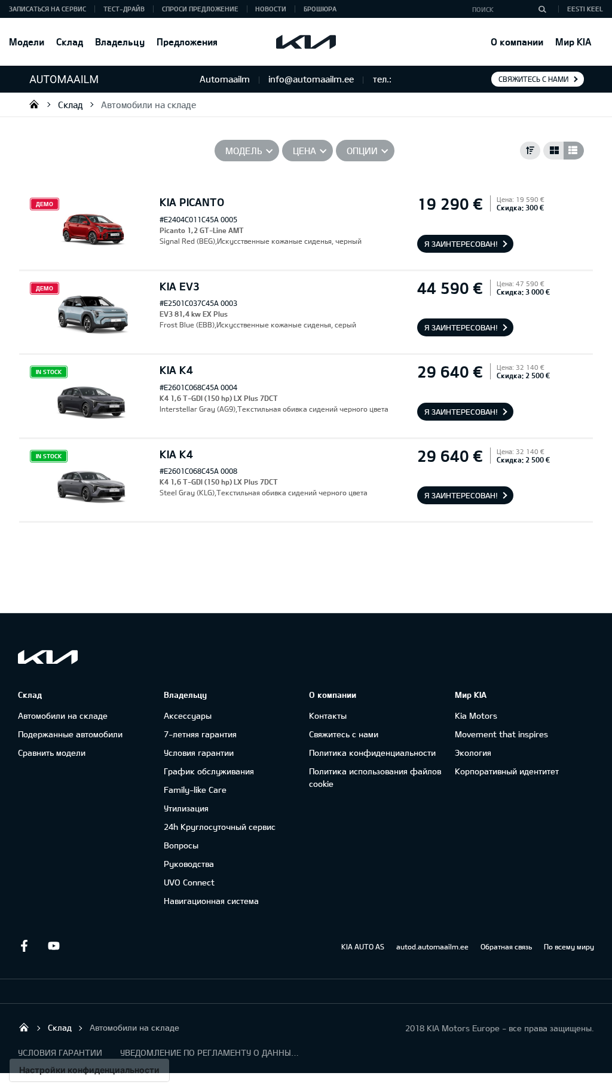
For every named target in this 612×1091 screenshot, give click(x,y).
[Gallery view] (553, 151)
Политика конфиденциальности (372, 752)
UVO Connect (189, 882)
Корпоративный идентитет (507, 771)
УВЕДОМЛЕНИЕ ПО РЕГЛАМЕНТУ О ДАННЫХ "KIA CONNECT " (209, 1052)
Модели (26, 41)
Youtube (54, 946)
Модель (243, 150)
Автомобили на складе (148, 104)
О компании (517, 41)
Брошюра (320, 9)
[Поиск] (542, 9)
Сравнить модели (51, 752)
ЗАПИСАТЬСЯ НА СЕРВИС (47, 9)
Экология (473, 752)
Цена (304, 150)
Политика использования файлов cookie (375, 777)
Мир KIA (573, 41)
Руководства (189, 864)
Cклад (69, 41)
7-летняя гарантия (200, 734)
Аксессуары (188, 715)
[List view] (574, 151)
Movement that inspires (501, 734)
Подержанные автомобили (70, 734)
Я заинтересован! (461, 244)
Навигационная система (211, 901)
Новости (270, 9)
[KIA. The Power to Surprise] (48, 656)
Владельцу (120, 41)
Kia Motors (476, 715)
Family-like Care (195, 789)
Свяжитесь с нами (533, 79)
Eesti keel (585, 9)
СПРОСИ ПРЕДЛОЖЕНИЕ (200, 9)
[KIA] (306, 42)
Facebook (24, 946)
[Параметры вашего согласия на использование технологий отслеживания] (89, 1070)
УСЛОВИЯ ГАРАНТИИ (60, 1052)
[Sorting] (530, 151)
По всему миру (569, 946)
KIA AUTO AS (362, 946)
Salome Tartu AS (34, 104)
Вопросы (181, 845)
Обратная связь (506, 946)
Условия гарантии (199, 752)
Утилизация (186, 808)
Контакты (328, 715)
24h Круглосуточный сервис (220, 827)
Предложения (187, 41)
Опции (362, 150)
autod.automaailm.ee (432, 946)
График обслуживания (209, 771)
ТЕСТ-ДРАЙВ (124, 9)
